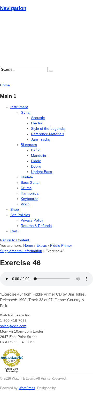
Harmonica (29, 193)
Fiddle (36, 161)
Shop (14, 209)
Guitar (26, 112)
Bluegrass (29, 145)
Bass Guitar (30, 182)
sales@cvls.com (13, 326)
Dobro (36, 166)
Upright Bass (41, 172)
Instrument (19, 107)
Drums (26, 188)
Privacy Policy (32, 220)
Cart (13, 231)
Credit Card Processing (11, 370)
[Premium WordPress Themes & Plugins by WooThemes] (66, 388)
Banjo (35, 150)
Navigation (13, 8)
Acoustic (38, 118)
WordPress (27, 388)
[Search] (51, 70)
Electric (37, 123)
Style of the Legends (48, 128)
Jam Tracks (40, 139)
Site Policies (20, 215)
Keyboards (29, 199)
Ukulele (27, 177)
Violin (25, 204)
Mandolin (38, 155)
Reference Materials (47, 134)
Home (28, 245)
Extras (41, 245)
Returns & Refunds (36, 226)
